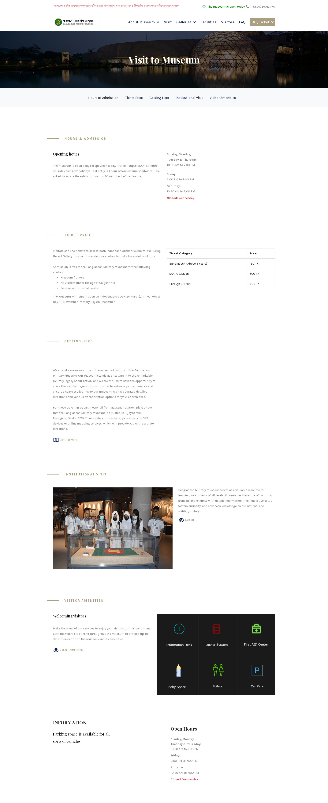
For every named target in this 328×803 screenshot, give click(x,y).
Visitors (227, 22)
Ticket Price (134, 98)
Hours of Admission (103, 98)
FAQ (242, 22)
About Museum (141, 22)
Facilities (208, 22)
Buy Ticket (260, 22)
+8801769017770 (263, 6)
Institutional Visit (189, 98)
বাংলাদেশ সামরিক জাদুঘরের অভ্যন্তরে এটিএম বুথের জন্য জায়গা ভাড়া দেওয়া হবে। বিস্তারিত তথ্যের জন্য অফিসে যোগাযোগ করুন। (98, 5)
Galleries (184, 22)
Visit (168, 22)
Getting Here (159, 98)
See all (189, 519)
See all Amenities (71, 649)
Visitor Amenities (223, 98)
